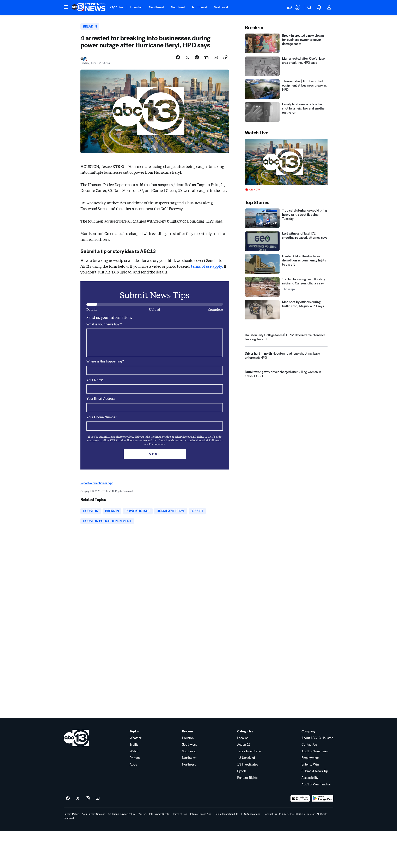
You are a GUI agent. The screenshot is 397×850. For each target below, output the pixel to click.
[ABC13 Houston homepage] (88, 7)
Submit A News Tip (314, 771)
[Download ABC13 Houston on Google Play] (322, 798)
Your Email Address (100, 398)
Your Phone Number (101, 417)
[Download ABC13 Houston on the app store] (300, 798)
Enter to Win (310, 764)
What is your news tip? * (104, 324)
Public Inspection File (226, 814)
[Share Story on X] (187, 57)
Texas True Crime (249, 751)
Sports (241, 771)
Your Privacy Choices (93, 814)
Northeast (221, 7)
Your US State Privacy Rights (153, 814)
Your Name (94, 380)
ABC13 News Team (314, 751)
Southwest (156, 7)
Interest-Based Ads (200, 814)
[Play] (286, 162)
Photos (134, 758)
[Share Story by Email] (215, 57)
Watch (134, 751)
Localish (242, 738)
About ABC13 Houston (317, 738)
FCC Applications (250, 814)
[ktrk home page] (76, 738)
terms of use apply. (207, 266)
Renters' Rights (247, 777)
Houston (136, 7)
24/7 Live (116, 7)
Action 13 (244, 744)
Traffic (134, 744)
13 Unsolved (246, 758)
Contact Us (309, 744)
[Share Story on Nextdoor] (206, 57)
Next (155, 453)
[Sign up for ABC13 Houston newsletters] (97, 798)
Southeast (178, 7)
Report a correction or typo (96, 483)
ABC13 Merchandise (315, 784)
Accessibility (309, 777)
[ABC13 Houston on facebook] (68, 798)
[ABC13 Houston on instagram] (88, 798)
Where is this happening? (105, 361)
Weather (135, 738)
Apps (133, 764)
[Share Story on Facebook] (177, 57)
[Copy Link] (225, 57)
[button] (65, 7)
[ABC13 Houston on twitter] (78, 798)
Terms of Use (180, 814)
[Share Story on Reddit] (196, 57)
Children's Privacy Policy (121, 814)
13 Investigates (247, 764)
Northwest (199, 7)
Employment (310, 758)
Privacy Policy (71, 814)
